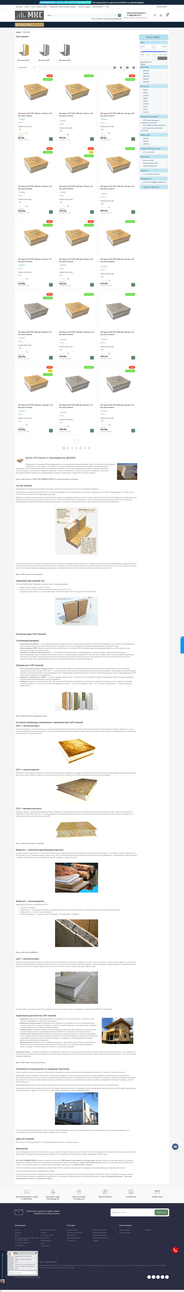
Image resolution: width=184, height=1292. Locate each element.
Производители (46, 1240)
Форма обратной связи (49, 1230)
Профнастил (71, 1235)
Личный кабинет (124, 1230)
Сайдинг (96, 1240)
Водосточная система (100, 1238)
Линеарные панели (99, 1232)
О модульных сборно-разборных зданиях (62, 7)
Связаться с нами (47, 1235)
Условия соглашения (22, 1243)
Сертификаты (19, 1245)
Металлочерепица (73, 1238)
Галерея (44, 1232)
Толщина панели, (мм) (24, 126)
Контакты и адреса (84, 7)
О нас (107, 7)
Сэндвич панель (72, 1230)
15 (34, 67)
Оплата (26, 7)
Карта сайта (45, 1238)
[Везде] (115, 15)
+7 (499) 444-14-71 (133, 15)
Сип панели (71, 1240)
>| (89, 448)
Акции (43, 1243)
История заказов (125, 1232)
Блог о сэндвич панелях (39, 7)
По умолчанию (22, 67)
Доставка (19, 7)
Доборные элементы (100, 1235)
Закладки (148, 1230)
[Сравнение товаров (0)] (155, 15)
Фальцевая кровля (99, 1230)
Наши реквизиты (98, 7)
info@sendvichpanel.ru (136, 13)
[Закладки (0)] (161, 15)
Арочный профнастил (74, 1232)
